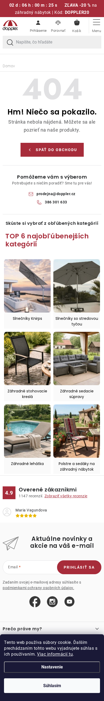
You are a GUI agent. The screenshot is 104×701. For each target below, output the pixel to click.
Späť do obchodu (56, 150)
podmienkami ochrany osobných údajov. (38, 588)
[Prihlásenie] (38, 25)
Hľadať (10, 42)
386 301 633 (56, 202)
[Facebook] (35, 602)
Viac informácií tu (55, 654)
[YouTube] (69, 601)
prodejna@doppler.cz (56, 194)
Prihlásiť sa (79, 567)
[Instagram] (52, 602)
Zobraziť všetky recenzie (66, 496)
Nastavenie (52, 667)
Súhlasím (52, 685)
